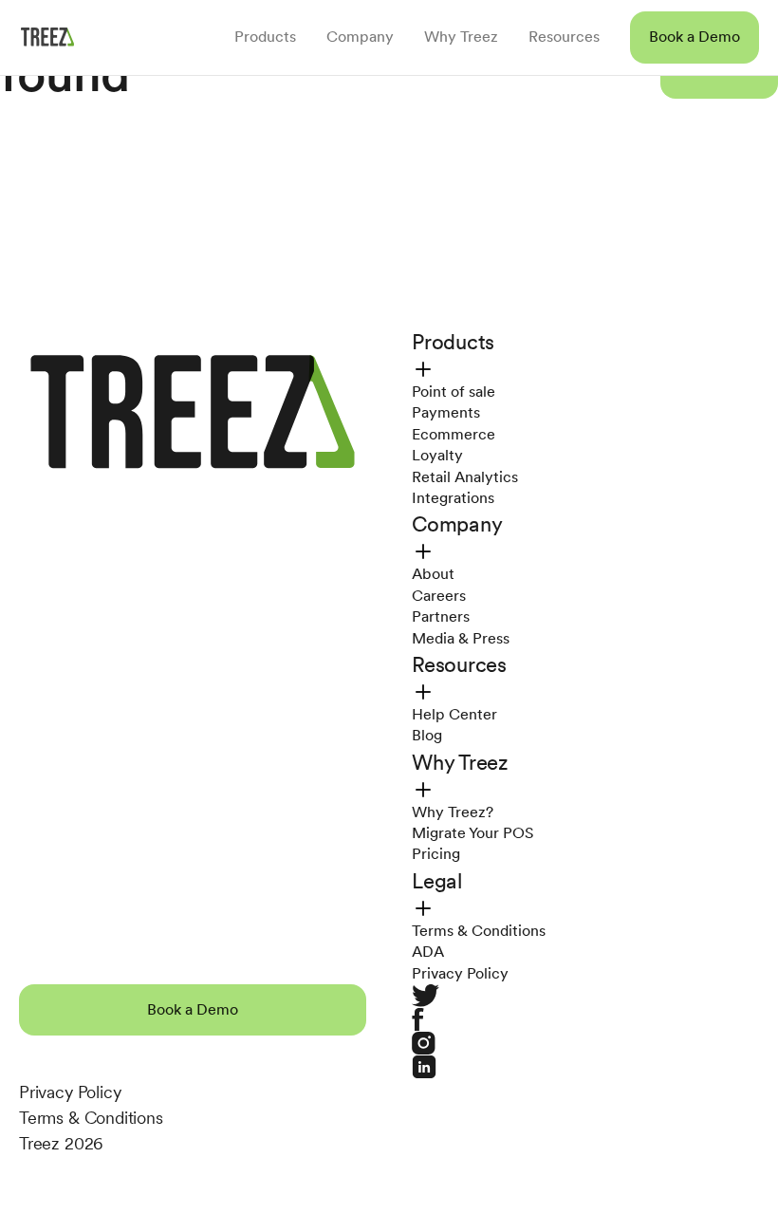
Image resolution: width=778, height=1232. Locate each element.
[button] (694, 37)
